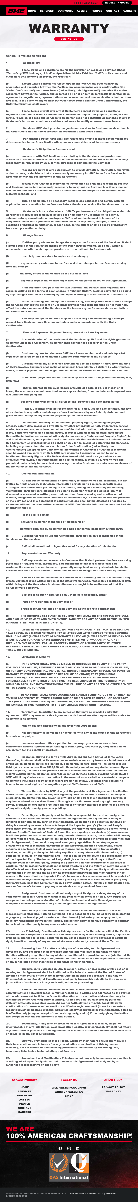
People (24, 1103)
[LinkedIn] (77, 1148)
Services (24, 1091)
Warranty (113, 1091)
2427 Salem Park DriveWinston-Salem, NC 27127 (69, 1092)
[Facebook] (60, 1148)
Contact (24, 1108)
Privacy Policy (113, 1087)
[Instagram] (69, 1148)
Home (25, 1087)
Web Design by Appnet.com (87, 1193)
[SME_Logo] (16, 11)
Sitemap (111, 1193)
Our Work (24, 1095)
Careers (24, 1112)
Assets (24, 1099)
